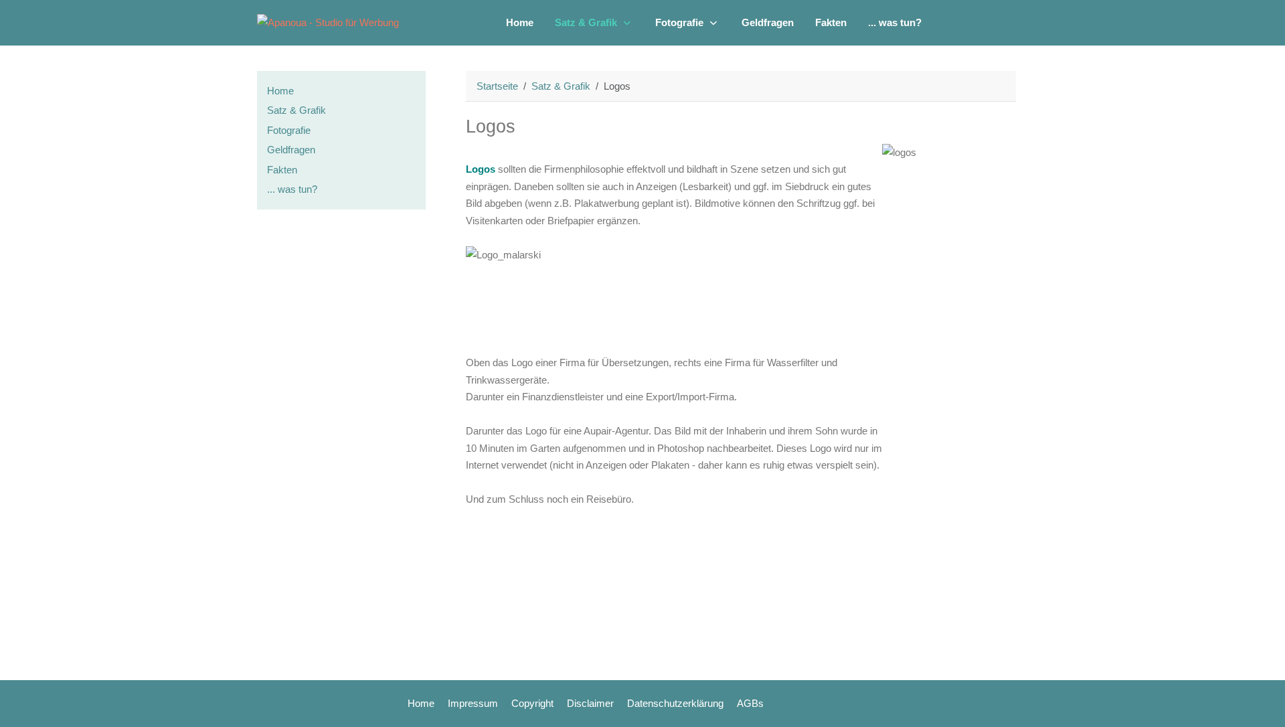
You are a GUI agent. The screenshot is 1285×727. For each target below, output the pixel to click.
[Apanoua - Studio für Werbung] (328, 22)
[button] (594, 22)
